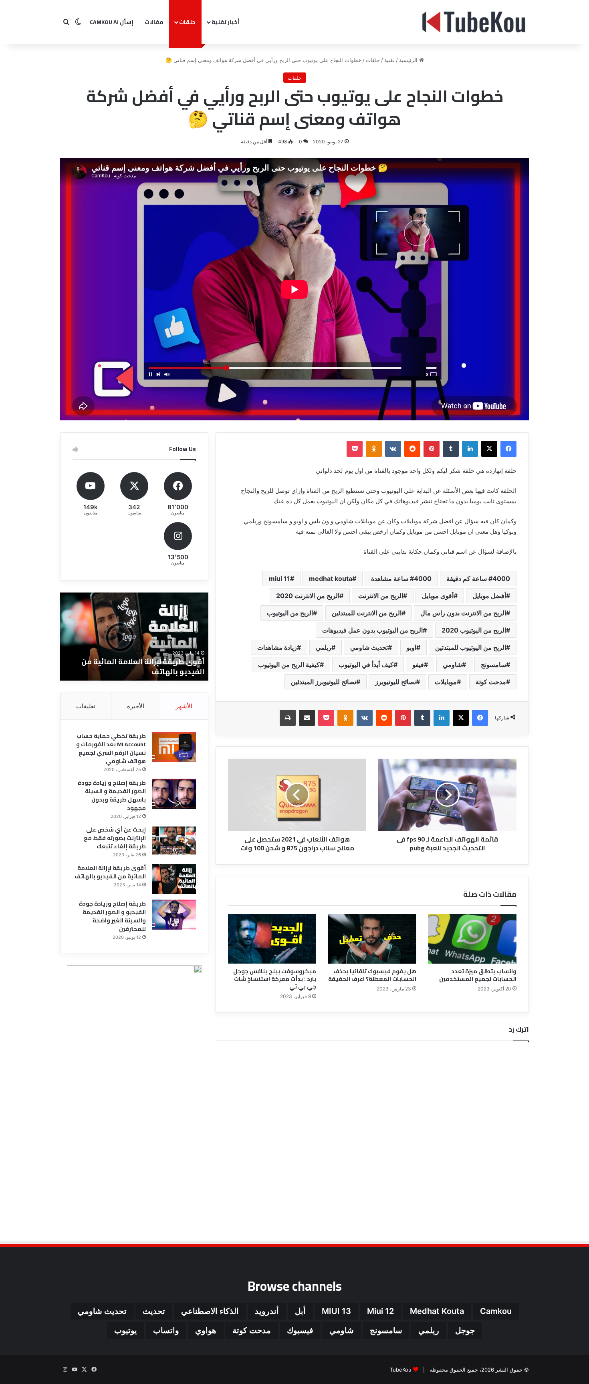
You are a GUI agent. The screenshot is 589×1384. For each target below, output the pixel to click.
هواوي (205, 1330)
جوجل (465, 1330)
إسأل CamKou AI (111, 22)
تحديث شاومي (369, 647)
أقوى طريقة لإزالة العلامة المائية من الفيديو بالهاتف (110, 872)
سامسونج (493, 665)
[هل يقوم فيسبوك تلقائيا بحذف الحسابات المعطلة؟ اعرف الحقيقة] (372, 939)
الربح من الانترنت (380, 596)
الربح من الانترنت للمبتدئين (366, 613)
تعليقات (85, 706)
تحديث (154, 1311)
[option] (134, 637)
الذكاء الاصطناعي (210, 1311)
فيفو (418, 665)
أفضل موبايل (489, 596)
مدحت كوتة (491, 682)
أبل (300, 1311)
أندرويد (267, 1311)
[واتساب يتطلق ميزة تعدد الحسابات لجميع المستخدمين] (472, 939)
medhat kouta (330, 578)
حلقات (187, 22)
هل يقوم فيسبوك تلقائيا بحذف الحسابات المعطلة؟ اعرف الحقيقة (372, 975)
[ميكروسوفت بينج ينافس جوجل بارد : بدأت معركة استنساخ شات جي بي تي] (272, 939)
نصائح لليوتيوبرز (395, 682)
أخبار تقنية (226, 22)
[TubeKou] (474, 22)
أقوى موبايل (438, 596)
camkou (496, 1311)
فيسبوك (300, 1330)
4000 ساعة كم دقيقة (478, 578)
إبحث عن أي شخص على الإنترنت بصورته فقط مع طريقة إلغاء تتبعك (115, 838)
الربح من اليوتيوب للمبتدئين (470, 647)
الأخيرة (135, 706)
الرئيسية (409, 60)
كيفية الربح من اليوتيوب (289, 665)
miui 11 (279, 578)
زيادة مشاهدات (277, 647)
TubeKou (400, 1369)
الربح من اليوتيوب (290, 613)
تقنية (389, 60)
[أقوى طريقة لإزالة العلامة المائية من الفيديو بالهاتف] (174, 879)
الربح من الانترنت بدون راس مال (463, 613)
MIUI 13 (336, 1311)
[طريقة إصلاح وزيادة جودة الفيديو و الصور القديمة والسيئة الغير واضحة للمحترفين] (174, 915)
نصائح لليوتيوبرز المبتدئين (323, 682)
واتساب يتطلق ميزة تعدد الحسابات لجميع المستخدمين (477, 975)
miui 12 (380, 1311)
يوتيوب (125, 1330)
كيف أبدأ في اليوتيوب (366, 665)
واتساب (166, 1330)
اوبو (411, 647)
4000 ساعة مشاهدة (401, 578)
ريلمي (323, 647)
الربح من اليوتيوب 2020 (474, 630)
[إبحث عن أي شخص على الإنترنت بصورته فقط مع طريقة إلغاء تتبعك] (174, 841)
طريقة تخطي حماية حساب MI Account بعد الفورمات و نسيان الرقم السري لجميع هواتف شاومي (111, 748)
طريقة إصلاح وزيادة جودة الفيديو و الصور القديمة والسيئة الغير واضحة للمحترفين (136, 666)
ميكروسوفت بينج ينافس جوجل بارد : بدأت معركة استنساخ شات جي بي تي (274, 979)
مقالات (154, 22)
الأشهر (184, 706)
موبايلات (446, 682)
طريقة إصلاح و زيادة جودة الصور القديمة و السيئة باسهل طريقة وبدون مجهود (112, 795)
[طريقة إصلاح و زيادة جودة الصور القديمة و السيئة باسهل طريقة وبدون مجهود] (174, 794)
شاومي (452, 665)
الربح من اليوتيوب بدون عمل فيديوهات (372, 630)
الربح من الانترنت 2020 (307, 596)
